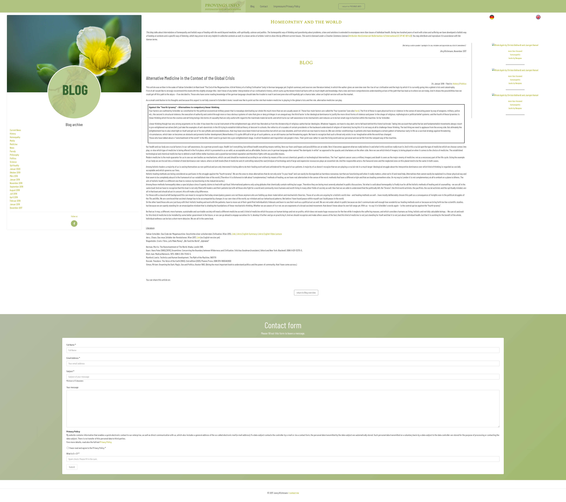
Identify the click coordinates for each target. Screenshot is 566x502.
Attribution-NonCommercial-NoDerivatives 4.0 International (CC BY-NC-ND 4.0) (380, 35)
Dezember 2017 (16, 207)
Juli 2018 (13, 193)
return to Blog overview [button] (306, 292)
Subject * (70, 371)
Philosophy (14, 154)
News (12, 147)
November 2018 (16, 183)
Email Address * (73, 358)
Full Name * (71, 344)
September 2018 (16, 186)
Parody (13, 151)
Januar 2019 (15, 179)
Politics (13, 158)
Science (13, 161)
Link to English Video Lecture (270, 233)
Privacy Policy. (106, 442)
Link (233, 233)
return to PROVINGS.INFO (351, 6)
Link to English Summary (246, 233)
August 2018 (15, 190)
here (357, 110)
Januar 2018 (15, 204)
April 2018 (14, 197)
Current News (15, 130)
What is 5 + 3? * (72, 453)
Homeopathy (15, 137)
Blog (252, 6)
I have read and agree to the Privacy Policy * (87, 447)
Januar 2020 (15, 168)
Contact (264, 6)
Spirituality (14, 165)
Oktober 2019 (15, 172)
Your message (72, 387)
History (13, 133)
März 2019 (14, 175)
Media (12, 140)
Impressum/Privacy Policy (286, 6)
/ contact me (293, 492)
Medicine (13, 144)
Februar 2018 (15, 200)
